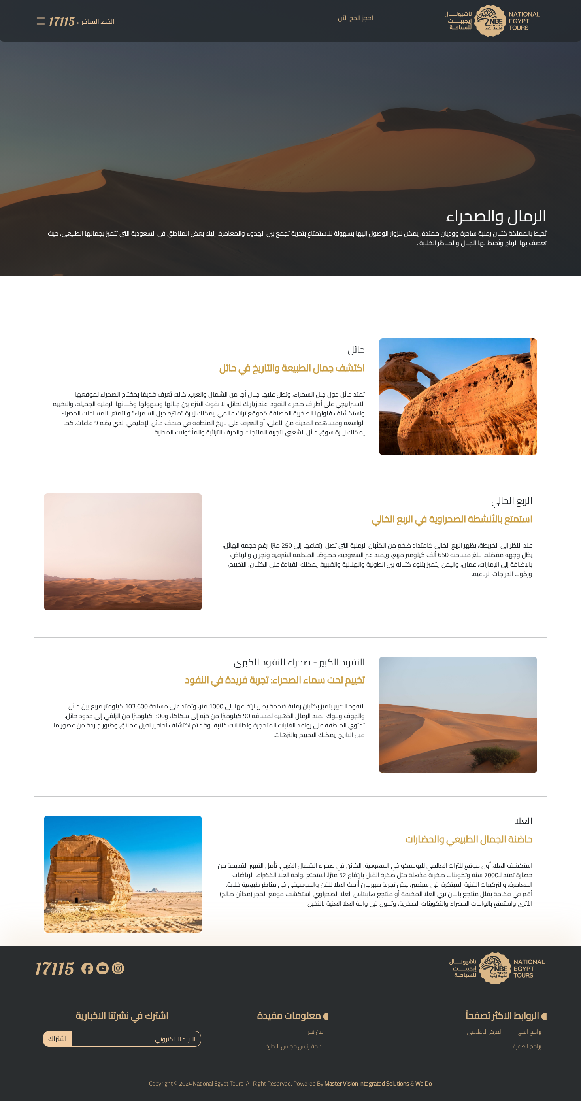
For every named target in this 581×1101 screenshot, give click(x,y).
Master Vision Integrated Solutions (366, 1083)
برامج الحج (529, 1031)
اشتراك (57, 1038)
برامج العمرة (527, 1046)
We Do (423, 1083)
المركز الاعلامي (485, 1031)
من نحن (314, 1031)
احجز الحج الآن (355, 18)
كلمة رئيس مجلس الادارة (294, 1046)
